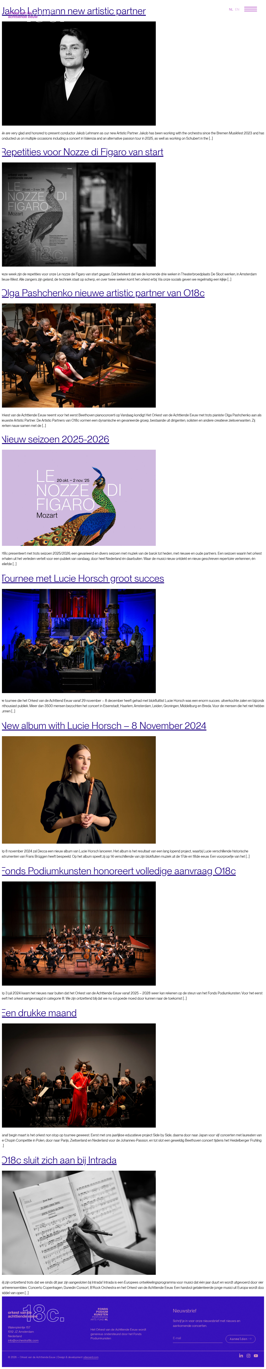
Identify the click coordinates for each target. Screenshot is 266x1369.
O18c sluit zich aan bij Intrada (58, 1160)
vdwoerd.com (90, 1357)
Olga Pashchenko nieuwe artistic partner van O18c (102, 292)
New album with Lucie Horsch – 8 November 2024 (103, 725)
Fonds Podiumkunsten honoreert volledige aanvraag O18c (118, 870)
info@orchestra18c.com (23, 1340)
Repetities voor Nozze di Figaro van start (81, 151)
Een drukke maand (38, 1012)
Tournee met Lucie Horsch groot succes (82, 578)
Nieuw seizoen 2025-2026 (54, 439)
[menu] (250, 9)
